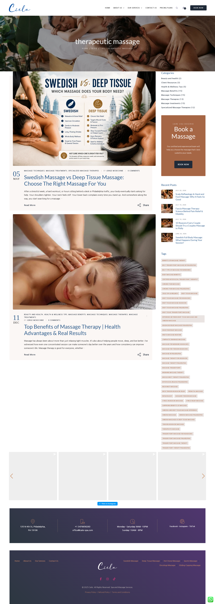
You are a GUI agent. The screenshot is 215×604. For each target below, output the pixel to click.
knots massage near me (171, 334)
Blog (94, 48)
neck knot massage (170, 386)
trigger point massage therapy (174, 443)
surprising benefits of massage (174, 405)
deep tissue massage (189, 293)
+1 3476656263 (82, 527)
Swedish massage (169, 415)
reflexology (167, 396)
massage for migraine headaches (175, 344)
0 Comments (134, 171)
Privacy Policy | (91, 592)
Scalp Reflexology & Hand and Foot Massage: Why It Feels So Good (190, 197)
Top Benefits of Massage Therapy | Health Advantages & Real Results (72, 329)
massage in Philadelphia (171, 353)
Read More (29, 205)
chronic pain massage (171, 284)
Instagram (183, 526)
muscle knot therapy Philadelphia (175, 377)
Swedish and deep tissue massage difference (179, 410)
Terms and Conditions (121, 592)
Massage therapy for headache (174, 358)
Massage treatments (56, 171)
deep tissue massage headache (174, 303)
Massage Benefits (77, 314)
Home (85, 48)
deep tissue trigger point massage (176, 312)
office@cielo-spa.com (82, 530)
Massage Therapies (118, 314)
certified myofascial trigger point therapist (180, 279)
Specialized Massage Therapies (83, 171)
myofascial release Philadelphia (175, 382)
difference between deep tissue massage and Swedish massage (179, 318)
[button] (33, 476)
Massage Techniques (34, 171)
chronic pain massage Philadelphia (176, 288)
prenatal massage (195, 391)
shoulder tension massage (185, 396)
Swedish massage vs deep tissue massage (178, 419)
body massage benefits (171, 274)
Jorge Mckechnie (114, 171)
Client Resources (171, 82)
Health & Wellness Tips (55, 314)
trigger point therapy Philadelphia (176, 448)
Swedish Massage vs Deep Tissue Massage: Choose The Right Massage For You (74, 180)
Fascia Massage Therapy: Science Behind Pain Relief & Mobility (189, 211)
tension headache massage (173, 424)
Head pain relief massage (172, 330)
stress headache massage (172, 400)
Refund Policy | (105, 592)
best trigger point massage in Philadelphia (179, 265)
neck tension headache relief (173, 391)
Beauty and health (33, 314)
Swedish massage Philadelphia (191, 415)
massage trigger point (171, 367)
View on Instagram (108, 504)
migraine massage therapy (172, 372)
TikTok (192, 526)
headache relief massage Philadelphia (177, 325)
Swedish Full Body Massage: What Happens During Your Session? (189, 240)
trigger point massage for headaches (177, 433)
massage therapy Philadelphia (174, 363)
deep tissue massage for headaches (176, 298)
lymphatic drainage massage (173, 339)
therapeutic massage (170, 429)
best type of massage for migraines (176, 270)
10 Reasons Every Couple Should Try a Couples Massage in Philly (190, 225)
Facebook (174, 526)
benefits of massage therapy (173, 260)
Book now (183, 164)
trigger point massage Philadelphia (176, 438)
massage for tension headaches (175, 349)
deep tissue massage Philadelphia (175, 307)
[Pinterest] (147, 205)
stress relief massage (194, 400)
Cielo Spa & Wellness (170, 293)
